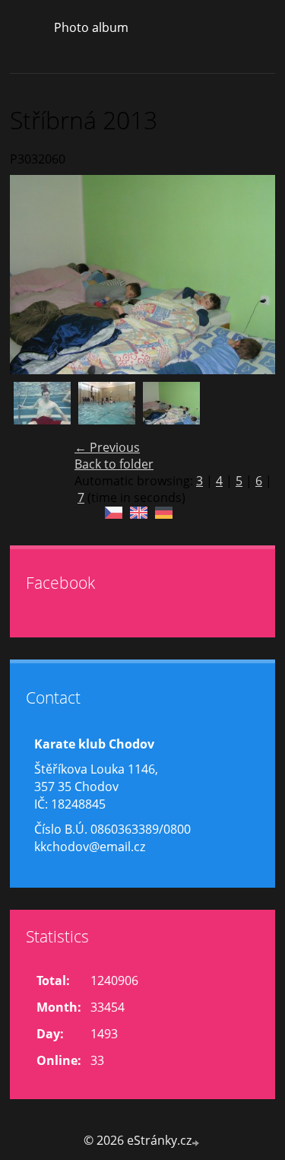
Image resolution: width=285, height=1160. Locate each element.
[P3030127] (106, 410)
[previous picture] (34, 274)
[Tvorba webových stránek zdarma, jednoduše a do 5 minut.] (197, 1142)
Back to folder (114, 464)
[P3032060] (171, 410)
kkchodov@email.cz (89, 846)
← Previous (107, 447)
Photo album (91, 27)
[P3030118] (42, 410)
